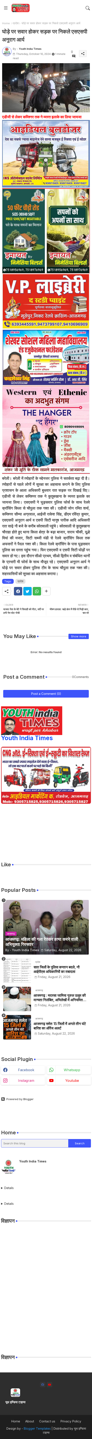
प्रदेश (16, 23)
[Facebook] (18, 591)
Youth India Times (27, 738)
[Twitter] (27, 591)
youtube (72, 1080)
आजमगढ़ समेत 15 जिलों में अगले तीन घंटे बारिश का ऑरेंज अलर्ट (60, 1026)
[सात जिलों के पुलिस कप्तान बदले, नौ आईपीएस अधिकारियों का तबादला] (17, 970)
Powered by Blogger (20, 1099)
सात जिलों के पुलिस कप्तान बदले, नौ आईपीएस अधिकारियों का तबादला (57, 969)
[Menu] (6, 8)
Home (6, 23)
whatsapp (72, 1070)
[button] (87, 8)
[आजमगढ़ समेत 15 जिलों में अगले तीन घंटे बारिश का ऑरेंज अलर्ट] (17, 1027)
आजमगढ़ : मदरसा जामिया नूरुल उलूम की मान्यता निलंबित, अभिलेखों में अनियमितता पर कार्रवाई (60, 997)
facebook (26, 1070)
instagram (26, 1080)
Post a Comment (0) (46, 694)
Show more (78, 636)
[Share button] (46, 591)
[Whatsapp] (37, 591)
